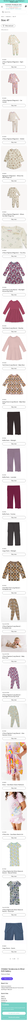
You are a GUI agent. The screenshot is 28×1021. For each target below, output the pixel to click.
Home (2, 16)
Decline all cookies (14, 1017)
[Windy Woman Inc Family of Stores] (13, 7)
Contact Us (4, 1000)
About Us (3, 998)
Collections (8, 16)
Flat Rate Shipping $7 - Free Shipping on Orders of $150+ (14, 1)
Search (3, 996)
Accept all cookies (14, 1013)
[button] (25, 6)
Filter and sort (9, 26)
